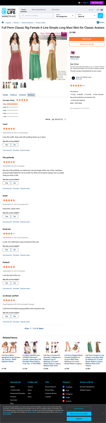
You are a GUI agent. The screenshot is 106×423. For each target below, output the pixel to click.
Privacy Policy (49, 390)
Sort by (48, 119)
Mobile (12, 387)
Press (29, 397)
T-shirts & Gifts (15, 390)
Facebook (68, 387)
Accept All (79, 418)
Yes (6, 145)
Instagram (69, 394)
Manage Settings (79, 408)
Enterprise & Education (17, 393)
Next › (41, 328)
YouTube (68, 401)
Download (13, 400)
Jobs (29, 393)
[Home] (3, 22)
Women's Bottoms (27, 23)
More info (79, 79)
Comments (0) (7, 150)
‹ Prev (26, 328)
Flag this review (25, 150)
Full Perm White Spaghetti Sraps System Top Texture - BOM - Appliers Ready (11, 358)
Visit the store (74, 59)
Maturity (79, 14)
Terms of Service (50, 387)
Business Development (87, 387)
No (15, 145)
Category (58, 14)
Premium (13, 397)
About (30, 390)
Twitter (67, 397)
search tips (91, 9)
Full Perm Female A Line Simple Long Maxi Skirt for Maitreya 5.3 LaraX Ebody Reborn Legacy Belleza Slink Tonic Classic (95, 360)
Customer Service (50, 393)
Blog (11, 403)
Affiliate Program (85, 390)
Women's (16, 23)
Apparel (8, 23)
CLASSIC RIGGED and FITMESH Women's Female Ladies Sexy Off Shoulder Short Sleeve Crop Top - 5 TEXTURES (32, 359)
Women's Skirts (40, 23)
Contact (30, 387)
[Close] (102, 413)
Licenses (48, 397)
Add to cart (86, 39)
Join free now (97, 3)
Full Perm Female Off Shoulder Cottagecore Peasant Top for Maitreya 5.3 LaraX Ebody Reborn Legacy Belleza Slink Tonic (52, 360)
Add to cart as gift (87, 44)
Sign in (86, 3)
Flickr (67, 390)
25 (83, 86)
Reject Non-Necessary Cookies (78, 413)
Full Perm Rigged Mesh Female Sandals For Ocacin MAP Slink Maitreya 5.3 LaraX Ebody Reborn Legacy (73, 359)
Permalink (16, 150)
